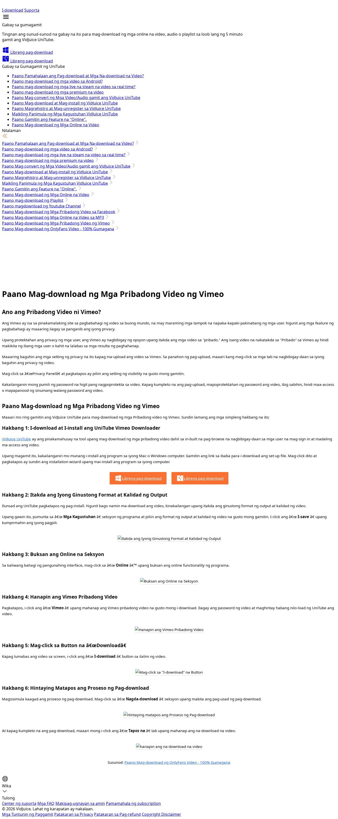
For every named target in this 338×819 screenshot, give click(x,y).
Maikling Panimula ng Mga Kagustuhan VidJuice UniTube (65, 114)
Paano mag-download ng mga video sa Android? (57, 81)
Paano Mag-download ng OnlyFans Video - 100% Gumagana (58, 229)
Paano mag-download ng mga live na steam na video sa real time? (73, 86)
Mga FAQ (45, 803)
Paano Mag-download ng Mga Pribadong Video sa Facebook (58, 211)
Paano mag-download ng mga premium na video (58, 92)
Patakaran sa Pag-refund (117, 814)
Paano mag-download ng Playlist (32, 200)
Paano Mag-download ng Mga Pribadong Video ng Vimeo (56, 223)
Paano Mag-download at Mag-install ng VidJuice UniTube (65, 103)
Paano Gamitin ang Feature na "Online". (49, 119)
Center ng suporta (19, 803)
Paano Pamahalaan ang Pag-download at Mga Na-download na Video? (78, 76)
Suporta (31, 10)
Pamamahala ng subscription (133, 803)
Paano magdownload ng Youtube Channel (41, 206)
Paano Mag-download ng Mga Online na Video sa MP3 (53, 217)
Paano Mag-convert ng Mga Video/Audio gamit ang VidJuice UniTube (76, 97)
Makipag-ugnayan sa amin (80, 803)
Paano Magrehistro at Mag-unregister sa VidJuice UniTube (66, 108)
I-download (12, 10)
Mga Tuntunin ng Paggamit (27, 814)
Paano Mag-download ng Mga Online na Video (55, 125)
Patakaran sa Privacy (73, 814)
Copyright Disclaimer (161, 814)
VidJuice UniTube (16, 438)
